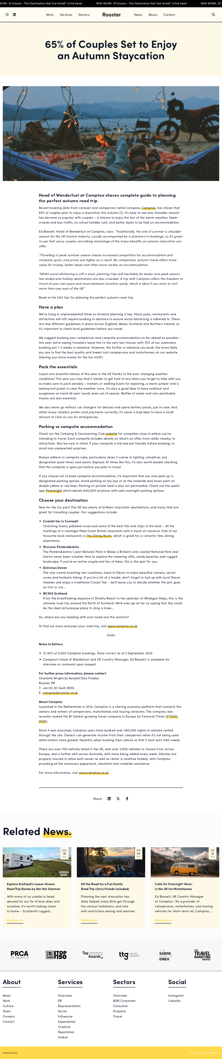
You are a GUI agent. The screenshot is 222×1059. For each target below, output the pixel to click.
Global (63, 1037)
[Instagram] (7, 15)
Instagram (176, 995)
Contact (8, 1021)
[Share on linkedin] (109, 798)
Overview (65, 995)
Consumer (120, 1006)
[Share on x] (118, 798)
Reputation (66, 1032)
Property (119, 1011)
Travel (117, 1016)
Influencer (65, 1016)
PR (60, 1000)
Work (6, 1000)
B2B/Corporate (124, 1000)
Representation (69, 1006)
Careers (9, 1016)
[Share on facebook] (127, 798)
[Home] (112, 15)
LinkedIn (174, 1000)
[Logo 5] (165, 955)
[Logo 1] (19, 955)
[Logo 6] (202, 955)
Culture (8, 1006)
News (7, 995)
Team (7, 1011)
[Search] (213, 15)
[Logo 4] (129, 955)
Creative (64, 1026)
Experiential (66, 1021)
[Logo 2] (56, 955)
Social (62, 1011)
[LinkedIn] (14, 15)
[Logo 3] (92, 955)
